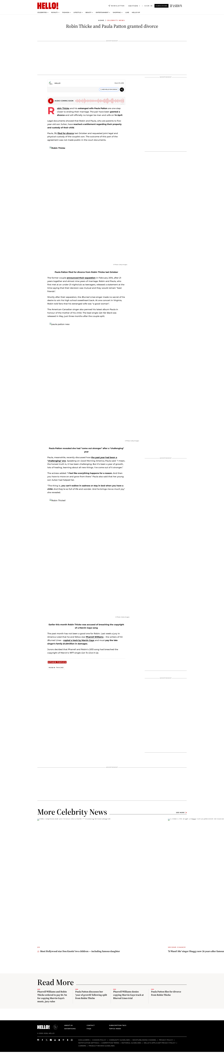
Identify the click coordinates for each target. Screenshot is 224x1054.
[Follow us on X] (47, 1040)
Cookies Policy (99, 1040)
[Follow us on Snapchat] (59, 1040)
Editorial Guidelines (131, 1043)
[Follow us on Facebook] (42, 1040)
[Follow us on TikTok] (51, 1040)
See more (180, 812)
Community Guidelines (119, 1040)
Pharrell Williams (94, 637)
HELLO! (57, 83)
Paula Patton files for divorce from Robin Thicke (166, 993)
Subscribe (161, 6)
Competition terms (110, 1043)
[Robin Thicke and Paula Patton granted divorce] (176, 5)
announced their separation (81, 278)
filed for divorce (66, 133)
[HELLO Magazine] (47, 5)
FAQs (89, 1029)
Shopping (117, 12)
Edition (133, 6)
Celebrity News (116, 20)
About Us (68, 1025)
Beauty (88, 12)
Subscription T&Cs (117, 1025)
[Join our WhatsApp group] (72, 1040)
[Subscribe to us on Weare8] (68, 1040)
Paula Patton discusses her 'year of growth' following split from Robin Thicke (91, 995)
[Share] (122, 90)
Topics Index (115, 1029)
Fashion (65, 12)
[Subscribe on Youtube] (55, 1040)
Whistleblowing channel (144, 1040)
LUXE (127, 12)
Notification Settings (88, 1043)
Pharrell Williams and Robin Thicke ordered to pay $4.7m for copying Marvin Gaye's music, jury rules (52, 996)
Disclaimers (84, 1040)
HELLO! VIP (136, 12)
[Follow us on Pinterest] (63, 1040)
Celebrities (42, 12)
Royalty (54, 12)
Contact (91, 1025)
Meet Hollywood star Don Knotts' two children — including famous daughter (80, 951)
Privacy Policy (166, 1040)
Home (101, 20)
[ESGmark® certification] (54, 1027)
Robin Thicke (63, 108)
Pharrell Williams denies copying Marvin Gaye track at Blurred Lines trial (128, 995)
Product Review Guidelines (102, 1046)
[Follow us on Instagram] (38, 1040)
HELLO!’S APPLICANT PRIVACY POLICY (160, 1043)
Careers (82, 1046)
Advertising (70, 1029)
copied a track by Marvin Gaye (78, 640)
